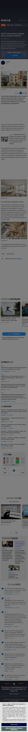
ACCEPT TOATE (14, 724)
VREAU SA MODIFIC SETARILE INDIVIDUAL (14, 729)
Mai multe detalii (10, 718)
